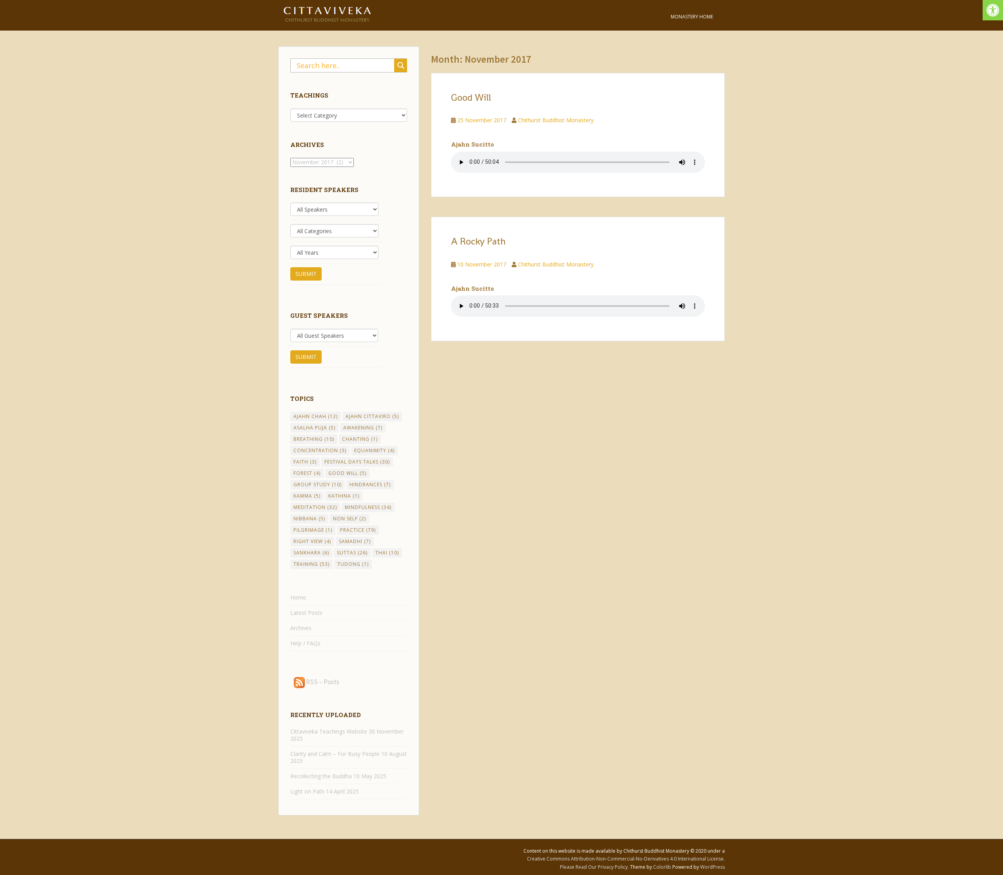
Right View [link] (312, 541)
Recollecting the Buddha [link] (321, 776)
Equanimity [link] (374, 450)
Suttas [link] (352, 552)
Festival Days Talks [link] (357, 461)
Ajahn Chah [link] (315, 416)
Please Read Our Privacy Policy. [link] (595, 867)
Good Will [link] (471, 97)
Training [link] (311, 564)
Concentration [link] (319, 450)
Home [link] (298, 597)
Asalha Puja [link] (314, 427)
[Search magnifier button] (400, 65)
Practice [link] (358, 530)
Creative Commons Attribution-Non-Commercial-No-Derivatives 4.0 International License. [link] (626, 858)
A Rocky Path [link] (478, 241)
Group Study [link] (317, 484)
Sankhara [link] (311, 552)
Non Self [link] (349, 518)
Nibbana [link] (309, 518)
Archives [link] (300, 628)
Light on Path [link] (307, 791)
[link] (993, 10)
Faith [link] (305, 461)
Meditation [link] (315, 507)
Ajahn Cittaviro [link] (372, 416)
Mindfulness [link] (368, 507)
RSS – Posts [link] (322, 682)
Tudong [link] (353, 564)
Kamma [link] (306, 496)
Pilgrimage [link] (312, 530)
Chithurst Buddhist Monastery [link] (556, 120)
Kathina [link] (343, 496)
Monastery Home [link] (692, 16)
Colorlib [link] (662, 867)
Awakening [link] (362, 427)
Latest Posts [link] (306, 612)
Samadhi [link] (355, 541)
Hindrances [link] (370, 484)
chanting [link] (360, 439)
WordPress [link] (712, 867)
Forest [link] (306, 473)
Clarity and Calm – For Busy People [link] (335, 753)
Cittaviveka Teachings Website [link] (328, 731)
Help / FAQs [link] (305, 643)
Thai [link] (387, 552)
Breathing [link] (313, 439)
